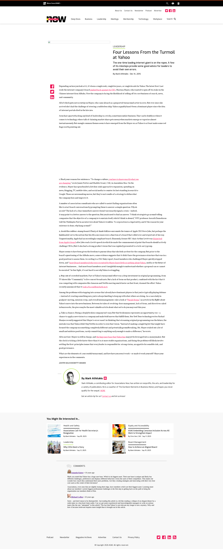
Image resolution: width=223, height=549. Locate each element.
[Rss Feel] (174, 537)
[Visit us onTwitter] (166, 10)
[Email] (105, 378)
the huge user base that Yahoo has (111, 337)
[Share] (52, 86)
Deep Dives (75, 19)
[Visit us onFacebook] (170, 10)
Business (88, 19)
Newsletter (139, 11)
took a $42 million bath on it (95, 287)
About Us (118, 11)
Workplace (157, 19)
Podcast (149, 11)
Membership (128, 19)
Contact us (106, 396)
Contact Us (128, 11)
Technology (143, 19)
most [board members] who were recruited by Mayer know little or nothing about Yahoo (107, 263)
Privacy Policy (134, 537)
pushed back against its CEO (102, 90)
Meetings (115, 19)
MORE (102, 390)
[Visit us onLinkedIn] (174, 10)
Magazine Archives (84, 537)
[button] (52, 3)
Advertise (157, 11)
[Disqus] (111, 498)
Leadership (101, 19)
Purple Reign (133, 300)
